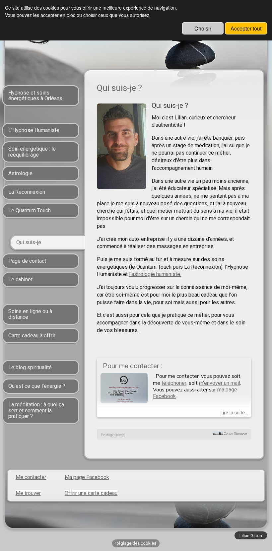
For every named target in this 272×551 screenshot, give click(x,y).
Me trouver (28, 493)
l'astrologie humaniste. (155, 274)
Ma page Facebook (87, 477)
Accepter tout (246, 28)
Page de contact (27, 261)
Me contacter (31, 477)
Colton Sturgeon (235, 433)
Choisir (202, 28)
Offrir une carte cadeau (91, 493)
